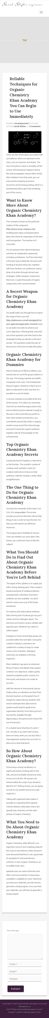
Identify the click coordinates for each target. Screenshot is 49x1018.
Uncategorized (21, 123)
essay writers (20, 512)
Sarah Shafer (20, 126)
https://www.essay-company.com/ (20, 229)
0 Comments (35, 126)
